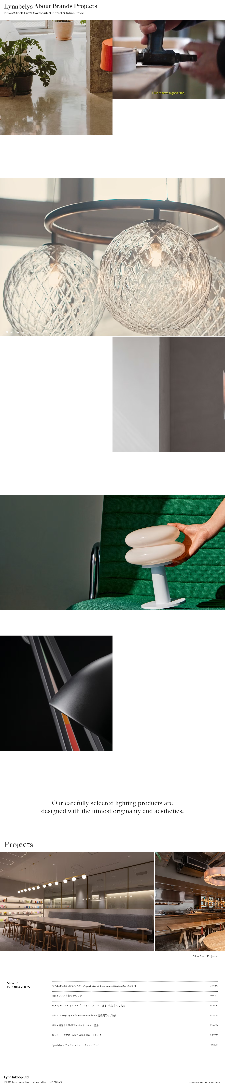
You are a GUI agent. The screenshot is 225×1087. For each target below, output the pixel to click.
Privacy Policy (39, 1082)
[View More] (135, 986)
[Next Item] (217, 901)
